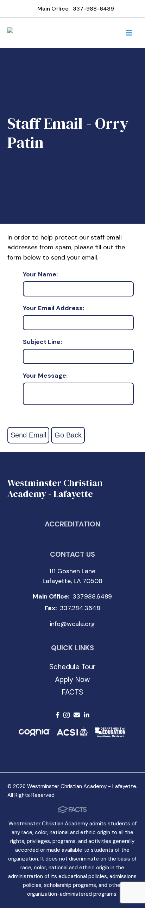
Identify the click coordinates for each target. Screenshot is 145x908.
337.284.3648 (80, 608)
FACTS (72, 692)
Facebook (57, 716)
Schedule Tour (72, 666)
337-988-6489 (93, 8)
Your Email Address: (53, 308)
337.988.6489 (92, 596)
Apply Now (72, 679)
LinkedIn (86, 716)
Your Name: (40, 275)
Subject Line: (42, 342)
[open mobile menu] (129, 32)
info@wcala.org (72, 624)
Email (77, 716)
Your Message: (45, 376)
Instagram (66, 716)
